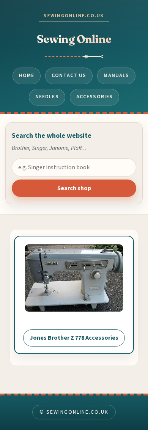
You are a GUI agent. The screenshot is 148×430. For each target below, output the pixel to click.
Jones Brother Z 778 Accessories (74, 338)
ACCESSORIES (94, 97)
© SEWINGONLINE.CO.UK (73, 412)
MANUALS (116, 75)
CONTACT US (69, 75)
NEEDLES (47, 97)
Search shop (74, 188)
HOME (27, 75)
